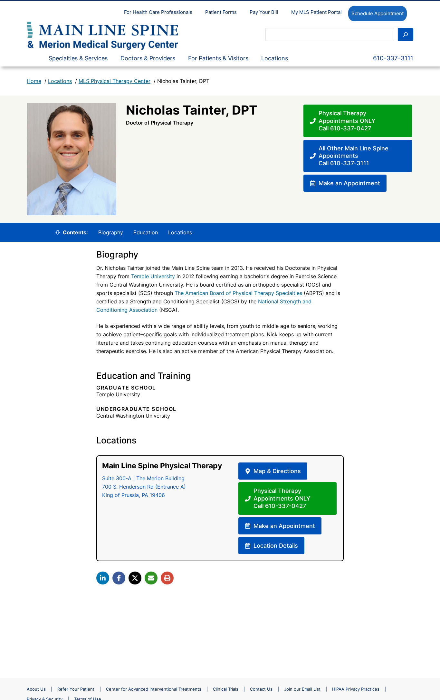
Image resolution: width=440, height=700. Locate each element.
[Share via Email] (151, 578)
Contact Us (261, 689)
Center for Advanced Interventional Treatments (153, 689)
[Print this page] (167, 578)
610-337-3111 (393, 58)
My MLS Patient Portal (316, 12)
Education (145, 232)
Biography (110, 232)
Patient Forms (221, 12)
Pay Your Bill (264, 12)
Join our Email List (302, 689)
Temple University (153, 276)
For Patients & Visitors (218, 58)
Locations (274, 58)
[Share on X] (135, 578)
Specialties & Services (78, 58)
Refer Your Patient (75, 689)
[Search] (405, 34)
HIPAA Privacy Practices (355, 689)
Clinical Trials (225, 689)
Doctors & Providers (147, 58)
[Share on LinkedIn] (102, 578)
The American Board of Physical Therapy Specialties (238, 293)
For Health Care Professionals (158, 12)
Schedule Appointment (377, 13)
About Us (36, 689)
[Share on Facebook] (118, 578)
